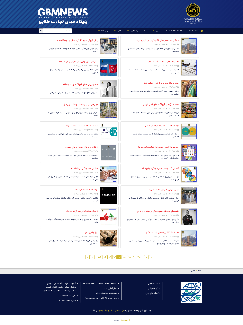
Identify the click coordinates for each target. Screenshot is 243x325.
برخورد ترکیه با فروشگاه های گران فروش (161, 104)
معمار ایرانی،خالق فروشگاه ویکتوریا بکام (80, 84)
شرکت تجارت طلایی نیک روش (112, 310)
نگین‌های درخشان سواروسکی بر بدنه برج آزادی (158, 211)
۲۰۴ (109, 257)
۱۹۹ (134, 257)
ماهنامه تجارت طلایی (138, 31)
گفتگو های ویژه (152, 293)
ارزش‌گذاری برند (110, 288)
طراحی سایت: (125, 320)
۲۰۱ (124, 257)
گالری (118, 31)
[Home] (202, 30)
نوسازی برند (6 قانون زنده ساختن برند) (101, 298)
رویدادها (104, 31)
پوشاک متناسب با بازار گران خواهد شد (161, 83)
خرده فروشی (153, 288)
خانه (199, 271)
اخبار (157, 31)
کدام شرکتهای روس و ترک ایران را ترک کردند (78, 61)
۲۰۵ (104, 257)
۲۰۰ (129, 257)
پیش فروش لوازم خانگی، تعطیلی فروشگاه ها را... (76, 40)
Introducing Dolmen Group (106, 293)
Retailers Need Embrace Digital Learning (100, 283)
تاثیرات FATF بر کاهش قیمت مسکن (162, 232)
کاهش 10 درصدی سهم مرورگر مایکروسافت (160, 168)
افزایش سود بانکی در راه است (84, 168)
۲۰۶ (99, 257)
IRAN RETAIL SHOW (174, 31)
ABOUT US (193, 31)
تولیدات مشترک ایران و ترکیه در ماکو (82, 211)
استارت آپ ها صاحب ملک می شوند (82, 125)
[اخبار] (192, 13)
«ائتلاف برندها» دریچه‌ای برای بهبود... (81, 147)
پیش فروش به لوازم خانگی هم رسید (162, 190)
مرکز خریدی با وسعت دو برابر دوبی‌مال (80, 104)
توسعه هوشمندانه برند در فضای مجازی (161, 125)
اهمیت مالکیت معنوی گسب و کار (163, 61)
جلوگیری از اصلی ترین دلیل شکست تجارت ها (158, 147)
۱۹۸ (139, 257)
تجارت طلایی (153, 283)
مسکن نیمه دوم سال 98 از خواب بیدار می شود (158, 40)
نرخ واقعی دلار (91, 232)
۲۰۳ (114, 257)
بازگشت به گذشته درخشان (86, 190)
